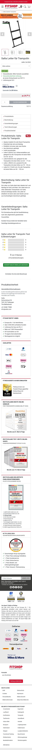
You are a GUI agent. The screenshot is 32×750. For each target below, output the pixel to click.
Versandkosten (6, 696)
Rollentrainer (21, 728)
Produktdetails (9, 116)
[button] (5, 52)
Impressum (20, 693)
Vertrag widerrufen (16, 681)
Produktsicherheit (9, 130)
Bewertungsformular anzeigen (16, 265)
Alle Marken (6, 745)
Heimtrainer (6, 728)
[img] (16, 86)
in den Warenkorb (20, 102)
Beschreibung (8, 120)
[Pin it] (28, 136)
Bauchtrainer (21, 734)
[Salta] (6, 22)
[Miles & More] (16, 656)
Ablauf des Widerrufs (23, 700)
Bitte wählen (6, 66)
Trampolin (20, 715)
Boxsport (5, 724)
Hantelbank (21, 718)
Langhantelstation (23, 731)
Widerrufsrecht (21, 696)
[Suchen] (25, 7)
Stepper (5, 731)
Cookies (4, 693)
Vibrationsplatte (22, 740)
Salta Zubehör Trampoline (9, 11)
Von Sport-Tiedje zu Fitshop (9, 605)
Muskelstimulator (8, 740)
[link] (8, 349)
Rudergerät (21, 712)
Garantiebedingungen (11, 123)
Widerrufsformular (7, 700)
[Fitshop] (11, 6)
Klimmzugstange (22, 737)
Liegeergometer (22, 724)
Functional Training (8, 734)
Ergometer (20, 709)
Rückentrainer (7, 737)
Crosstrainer (6, 709)
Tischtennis (6, 718)
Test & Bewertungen (10, 127)
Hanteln (20, 721)
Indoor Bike (6, 721)
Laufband (6, 712)
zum (6, 675)
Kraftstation (6, 715)
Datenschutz (20, 690)
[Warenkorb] (29, 7)
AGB (3, 690)
